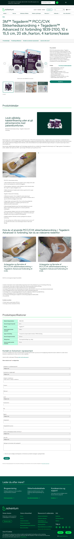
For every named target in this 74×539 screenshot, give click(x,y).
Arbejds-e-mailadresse (8, 378)
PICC (4, 16)
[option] (25, 63)
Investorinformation (24, 520)
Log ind (35, 9)
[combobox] (59, 10)
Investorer (39, 9)
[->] (57, 2)
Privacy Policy (23, 536)
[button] (62, 536)
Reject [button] (68, 532)
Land (4, 396)
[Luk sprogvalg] (66, 2)
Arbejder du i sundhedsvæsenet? (10, 366)
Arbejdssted (6, 420)
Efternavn (5, 391)
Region (5, 414)
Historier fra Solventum (43, 516)
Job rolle (5, 437)
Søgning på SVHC (41, 524)
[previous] (4, 63)
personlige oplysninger (45, 463)
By (4, 408)
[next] (46, 63)
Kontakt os (58, 516)
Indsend (6, 458)
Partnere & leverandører (25, 523)
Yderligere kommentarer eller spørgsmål (11, 443)
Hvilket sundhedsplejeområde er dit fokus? (12, 431)
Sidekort (57, 520)
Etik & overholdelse (24, 527)
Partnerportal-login (60, 518)
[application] (25, 62)
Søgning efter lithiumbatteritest (44, 529)
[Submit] (64, 10)
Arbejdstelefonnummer (8, 425)
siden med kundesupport (23, 357)
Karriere (43, 9)
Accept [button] (60, 532)
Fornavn (5, 385)
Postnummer (6, 402)
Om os (21, 516)
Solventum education (42, 518)
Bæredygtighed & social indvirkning (27, 525)
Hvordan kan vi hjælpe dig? (9, 372)
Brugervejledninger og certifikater (45, 526)
